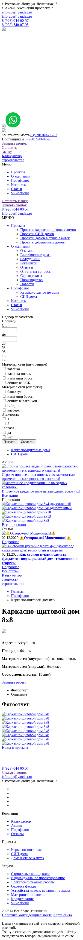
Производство (31, 280)
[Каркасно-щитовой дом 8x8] (25, 520)
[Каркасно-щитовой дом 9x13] (26, 516)
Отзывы (26, 267)
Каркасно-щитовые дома (39, 292)
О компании (20, 176)
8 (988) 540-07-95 (15, 25)
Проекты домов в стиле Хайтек (45, 238)
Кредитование (22, 899)
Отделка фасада (23, 886)
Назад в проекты (15, 747)
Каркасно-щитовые (26, 850)
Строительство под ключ (30, 874)
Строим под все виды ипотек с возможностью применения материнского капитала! (38, 477)
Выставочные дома (35, 255)
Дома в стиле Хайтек (27, 858)
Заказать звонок (14, 143)
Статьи (16, 189)
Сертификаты (31, 276)
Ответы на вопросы (35, 271)
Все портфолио (14, 525)
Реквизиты (28, 263)
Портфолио (20, 180)
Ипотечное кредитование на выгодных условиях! (41, 491)
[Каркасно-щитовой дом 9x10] (26, 512)
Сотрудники (30, 259)
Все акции (10, 495)
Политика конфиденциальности (27, 915)
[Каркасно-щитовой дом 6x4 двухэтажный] (36, 504)
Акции (16, 825)
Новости (27, 284)
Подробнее (10, 542)
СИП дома (28, 296)
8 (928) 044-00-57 (15, 21)
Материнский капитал (28, 895)
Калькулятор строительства (13, 158)
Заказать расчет (14, 682)
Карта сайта (62, 915)
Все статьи (10, 571)
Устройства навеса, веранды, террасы (40, 890)
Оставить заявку (9, 150)
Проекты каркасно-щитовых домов (48, 230)
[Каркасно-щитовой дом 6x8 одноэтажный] (37, 508)
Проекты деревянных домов (42, 242)
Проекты (18, 172)
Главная (17, 591)
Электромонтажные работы (33, 882)
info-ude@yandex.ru (17, 12)
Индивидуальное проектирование (38, 878)
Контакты (19, 185)
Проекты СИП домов (37, 234)
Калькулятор (21, 821)
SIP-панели (20, 193)
